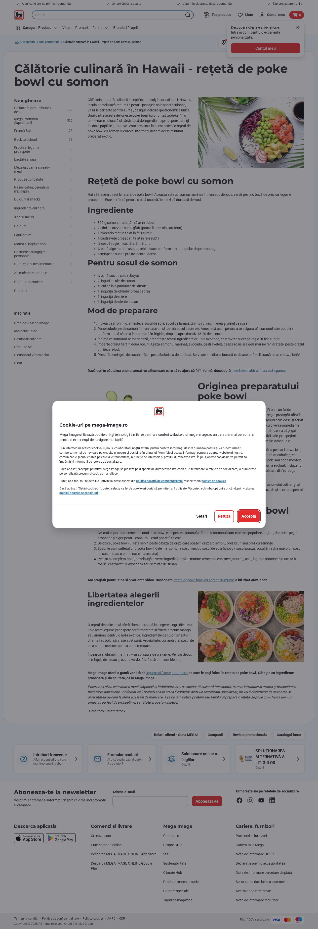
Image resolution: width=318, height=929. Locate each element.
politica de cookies (213, 481)
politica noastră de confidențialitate (159, 481)
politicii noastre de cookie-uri (78, 493)
